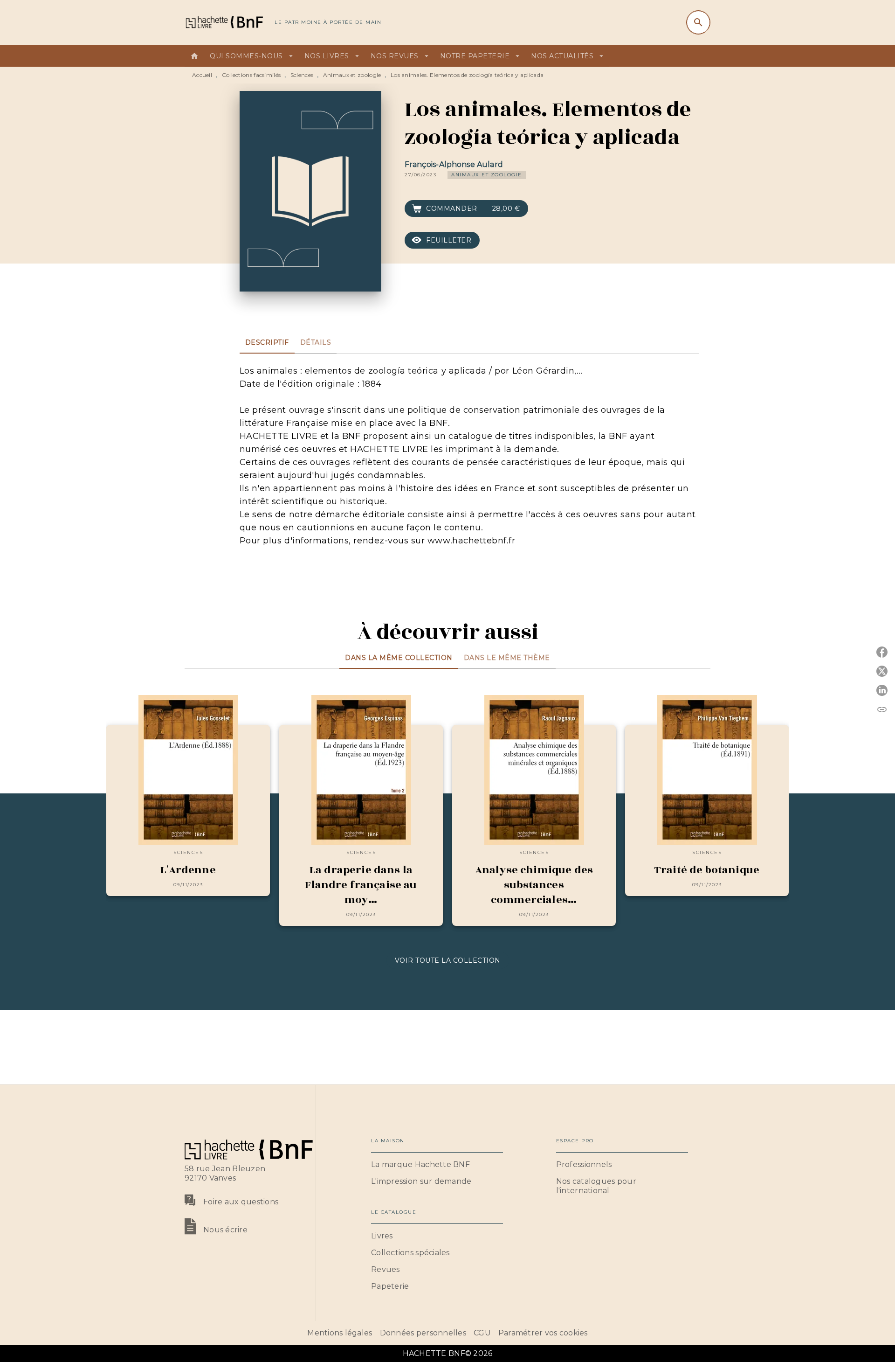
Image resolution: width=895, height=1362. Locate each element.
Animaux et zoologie (352, 74)
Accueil (202, 74)
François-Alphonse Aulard (454, 164)
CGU (482, 1332)
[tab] (194, 56)
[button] (487, 175)
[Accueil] (224, 22)
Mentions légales (339, 1332)
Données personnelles (423, 1332)
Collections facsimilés (251, 74)
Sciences (301, 74)
